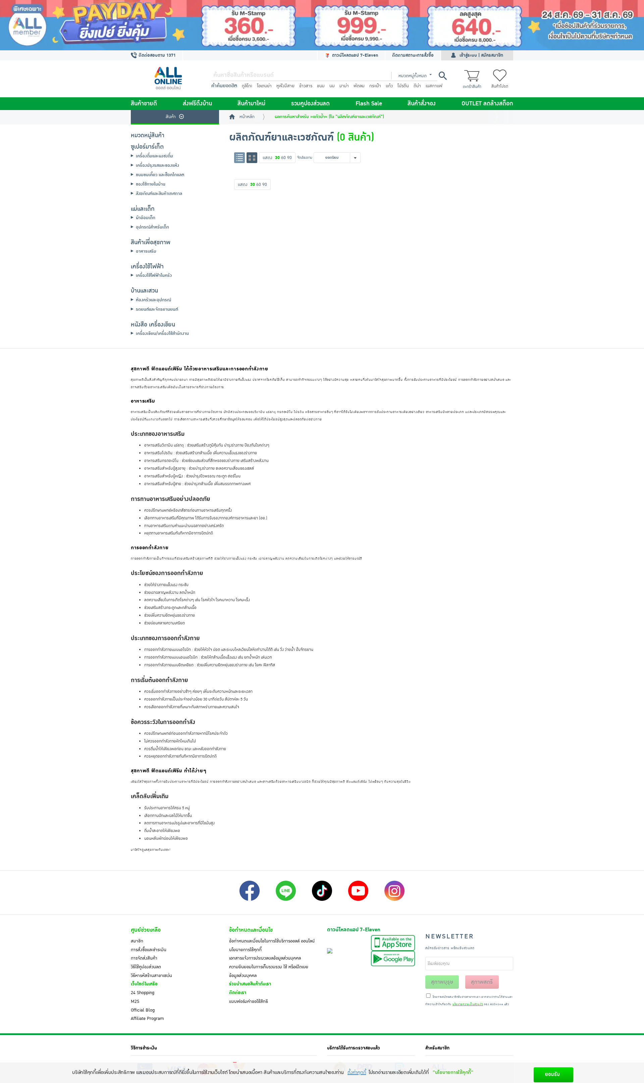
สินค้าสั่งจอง (422, 103)
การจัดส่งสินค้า (144, 958)
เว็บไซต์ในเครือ (144, 984)
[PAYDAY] (322, 25)
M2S (135, 1001)
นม (332, 86)
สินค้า (171, 116)
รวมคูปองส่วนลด (310, 103)
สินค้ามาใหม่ (251, 103)
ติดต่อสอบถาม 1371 (156, 55)
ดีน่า (417, 86)
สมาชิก (137, 941)
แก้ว (389, 86)
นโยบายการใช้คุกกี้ (245, 949)
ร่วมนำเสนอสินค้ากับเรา (250, 984)
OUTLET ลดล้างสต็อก (487, 103)
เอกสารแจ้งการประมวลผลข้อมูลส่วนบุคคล (265, 958)
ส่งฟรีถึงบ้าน (197, 103)
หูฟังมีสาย (285, 86)
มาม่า (344, 86)
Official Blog (143, 1010)
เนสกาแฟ (434, 86)
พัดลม (359, 86)
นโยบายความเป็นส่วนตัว (467, 1004)
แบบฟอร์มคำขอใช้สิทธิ (248, 1001)
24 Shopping (142, 992)
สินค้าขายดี (144, 103)
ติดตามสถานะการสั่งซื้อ (413, 55)
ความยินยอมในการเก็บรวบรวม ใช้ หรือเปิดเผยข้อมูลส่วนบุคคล (268, 971)
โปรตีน (403, 86)
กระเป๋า (375, 86)
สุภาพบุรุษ (442, 982)
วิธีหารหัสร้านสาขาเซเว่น (151, 975)
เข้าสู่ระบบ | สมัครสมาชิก (481, 55)
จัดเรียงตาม (304, 157)
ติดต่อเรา (237, 992)
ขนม (321, 86)
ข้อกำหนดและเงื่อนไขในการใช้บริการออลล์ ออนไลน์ (272, 941)
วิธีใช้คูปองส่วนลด (146, 967)
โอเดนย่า (264, 86)
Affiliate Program (147, 1018)
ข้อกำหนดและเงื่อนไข (251, 930)
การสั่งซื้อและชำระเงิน (148, 949)
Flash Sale (369, 103)
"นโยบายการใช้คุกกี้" (453, 1072)
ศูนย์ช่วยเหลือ (146, 930)
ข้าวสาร (305, 86)
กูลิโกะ (247, 86)
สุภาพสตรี (482, 982)
